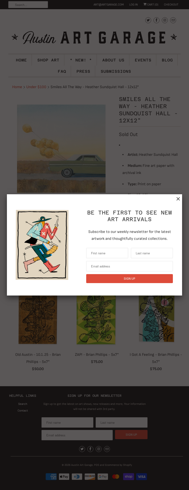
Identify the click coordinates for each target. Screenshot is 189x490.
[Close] (178, 199)
